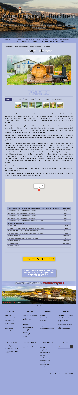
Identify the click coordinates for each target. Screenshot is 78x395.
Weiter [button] (74, 292)
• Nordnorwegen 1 (10, 318)
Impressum (43, 320)
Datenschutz (43, 318)
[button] (39, 191)
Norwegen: (8, 315)
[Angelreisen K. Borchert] (39, 19)
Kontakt (17, 41)
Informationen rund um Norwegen (53, 41)
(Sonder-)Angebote (43, 39)
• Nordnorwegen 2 (10, 320)
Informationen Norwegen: (65, 315)
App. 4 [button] (32, 99)
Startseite (8, 39)
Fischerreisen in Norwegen (44, 365)
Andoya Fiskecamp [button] (57, 99)
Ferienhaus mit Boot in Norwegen (46, 346)
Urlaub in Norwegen (46, 358)
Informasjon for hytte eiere (29, 346)
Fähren (54, 39)
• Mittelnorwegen (9, 323)
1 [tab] (37, 305)
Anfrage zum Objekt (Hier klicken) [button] (39, 259)
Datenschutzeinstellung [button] (47, 328)
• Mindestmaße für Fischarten (63, 321)
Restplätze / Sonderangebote (27, 333)
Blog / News (43, 326)
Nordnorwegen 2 (29, 47)
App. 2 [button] (20, 99)
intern (24, 350)
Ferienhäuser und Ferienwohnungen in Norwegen (46, 354)
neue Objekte (30, 39)
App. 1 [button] (15, 99)
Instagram (11, 348)
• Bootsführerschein (63, 318)
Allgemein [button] (8, 99)
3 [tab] (40, 305)
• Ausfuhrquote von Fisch (65, 324)
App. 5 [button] (38, 99)
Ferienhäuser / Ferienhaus (30, 315)
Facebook (11, 346)
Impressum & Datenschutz (31, 41)
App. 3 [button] (26, 99)
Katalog (25, 336)
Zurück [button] (4, 292)
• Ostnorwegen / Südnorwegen (9, 329)
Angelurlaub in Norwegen (47, 350)
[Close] (42, 185)
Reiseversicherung (65, 39)
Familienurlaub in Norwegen (45, 361)
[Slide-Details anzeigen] (39, 292)
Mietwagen (26, 324)
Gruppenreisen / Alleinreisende (27, 318)
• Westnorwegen (9, 326)
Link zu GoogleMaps (24, 175)
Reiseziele (18, 39)
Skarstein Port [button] (45, 99)
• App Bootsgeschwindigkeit (64, 327)
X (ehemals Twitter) (12, 351)
